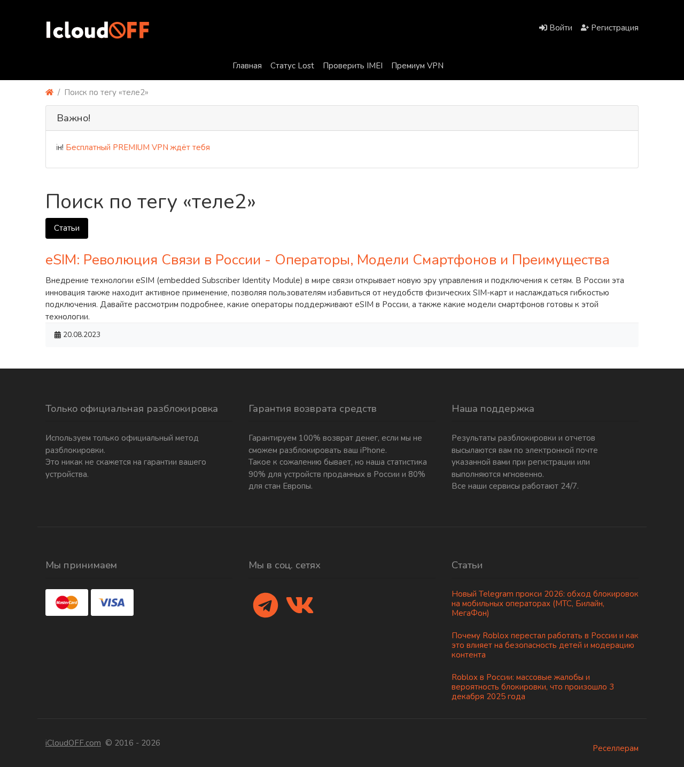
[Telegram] (265, 606)
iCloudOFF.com (73, 743)
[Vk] (300, 606)
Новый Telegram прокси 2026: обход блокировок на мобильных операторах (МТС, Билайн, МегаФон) (545, 604)
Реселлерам (616, 748)
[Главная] (49, 93)
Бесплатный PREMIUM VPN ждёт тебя (130, 147)
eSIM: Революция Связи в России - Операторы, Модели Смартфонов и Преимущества (327, 259)
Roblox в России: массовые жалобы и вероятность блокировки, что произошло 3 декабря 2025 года (533, 687)
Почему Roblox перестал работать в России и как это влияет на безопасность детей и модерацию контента (545, 645)
